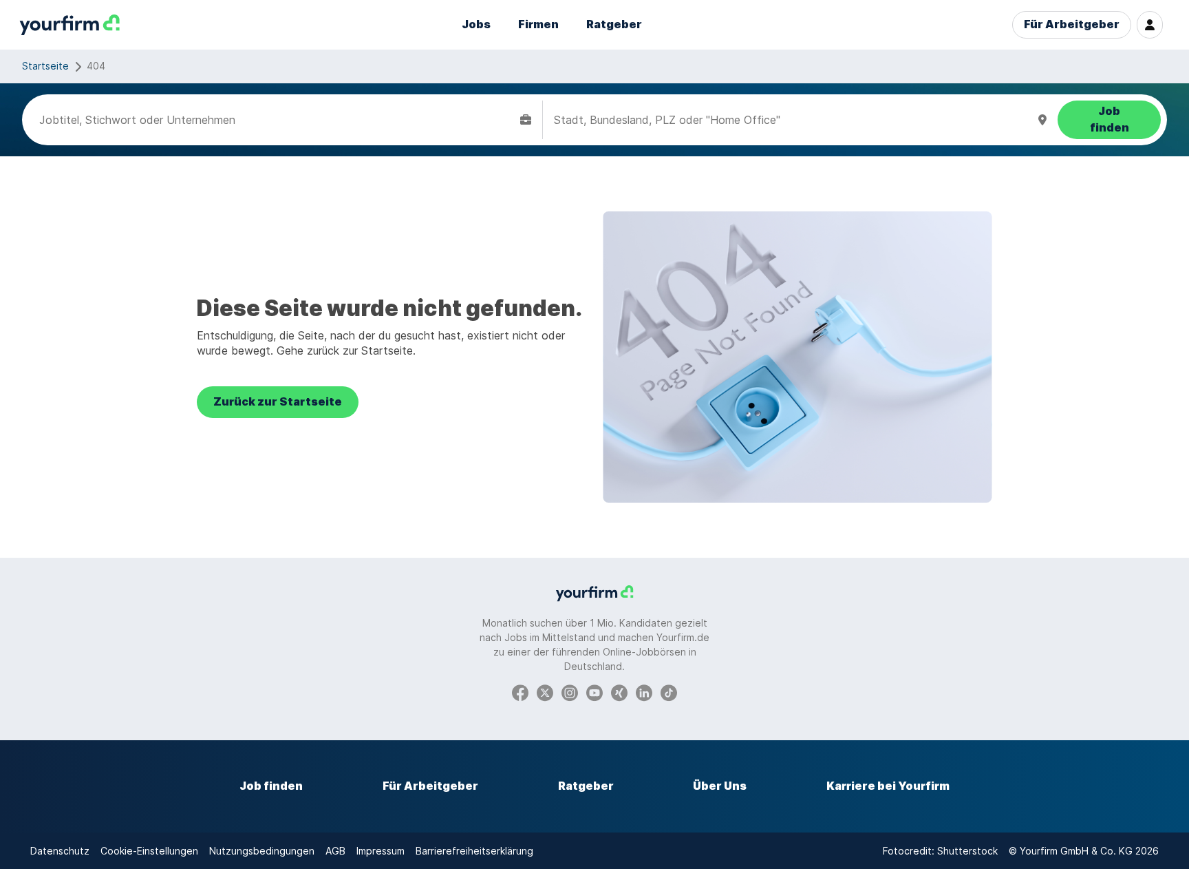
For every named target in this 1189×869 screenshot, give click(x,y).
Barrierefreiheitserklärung (474, 851)
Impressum (380, 851)
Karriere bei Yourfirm (888, 786)
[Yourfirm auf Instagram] (570, 692)
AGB (335, 851)
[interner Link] (69, 25)
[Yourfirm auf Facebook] (520, 692)
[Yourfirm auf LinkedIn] (644, 692)
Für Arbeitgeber (1072, 24)
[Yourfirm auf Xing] (619, 692)
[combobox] (277, 120)
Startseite (45, 66)
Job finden (271, 786)
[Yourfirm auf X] (545, 692)
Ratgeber (614, 24)
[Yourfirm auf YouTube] (594, 692)
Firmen (538, 24)
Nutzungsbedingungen (261, 851)
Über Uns (720, 786)
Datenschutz (59, 851)
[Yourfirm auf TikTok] (669, 692)
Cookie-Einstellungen (149, 851)
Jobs (476, 24)
